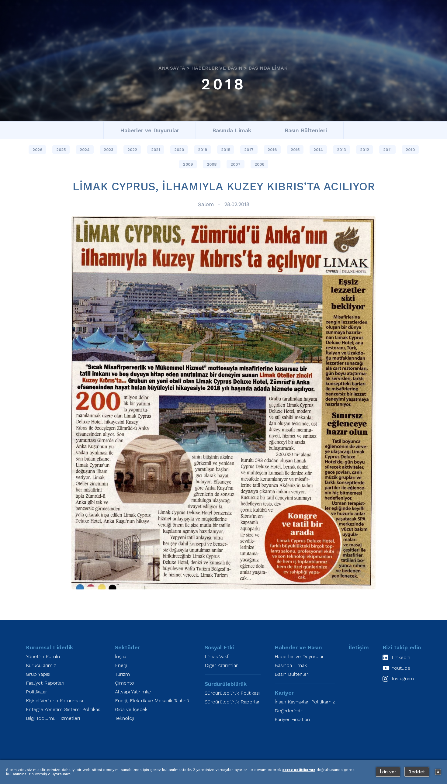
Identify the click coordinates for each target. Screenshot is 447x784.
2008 (212, 164)
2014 (318, 149)
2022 (132, 149)
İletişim (358, 647)
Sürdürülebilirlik (226, 684)
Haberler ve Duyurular (149, 130)
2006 (259, 164)
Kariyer (284, 692)
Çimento (124, 683)
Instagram (403, 679)
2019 (202, 149)
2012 (364, 149)
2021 (155, 149)
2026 (37, 149)
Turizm (122, 674)
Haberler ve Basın (216, 68)
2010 (410, 149)
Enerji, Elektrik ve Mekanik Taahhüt (153, 700)
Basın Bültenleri (306, 130)
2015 (295, 149)
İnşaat (121, 656)
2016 (272, 149)
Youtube (401, 668)
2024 (85, 149)
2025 (61, 149)
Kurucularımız (41, 665)
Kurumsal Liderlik (49, 647)
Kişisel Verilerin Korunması (54, 700)
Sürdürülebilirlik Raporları (233, 702)
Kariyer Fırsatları (292, 719)
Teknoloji (124, 718)
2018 (223, 84)
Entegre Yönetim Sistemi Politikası (63, 709)
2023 (108, 149)
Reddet (416, 772)
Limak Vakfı (217, 656)
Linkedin (401, 657)
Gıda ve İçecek (131, 709)
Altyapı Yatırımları (133, 692)
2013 (341, 149)
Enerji (121, 665)
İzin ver (388, 772)
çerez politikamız (298, 770)
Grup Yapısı (38, 674)
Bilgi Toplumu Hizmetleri (53, 718)
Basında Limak (267, 68)
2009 (188, 164)
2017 (249, 149)
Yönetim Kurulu (43, 656)
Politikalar (36, 692)
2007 (235, 164)
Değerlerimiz (289, 710)
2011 (387, 149)
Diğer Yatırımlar (221, 665)
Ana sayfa (171, 68)
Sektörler (127, 647)
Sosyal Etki (219, 647)
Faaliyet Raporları (45, 683)
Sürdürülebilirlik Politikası (232, 693)
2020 (179, 149)
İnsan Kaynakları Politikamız (305, 702)
